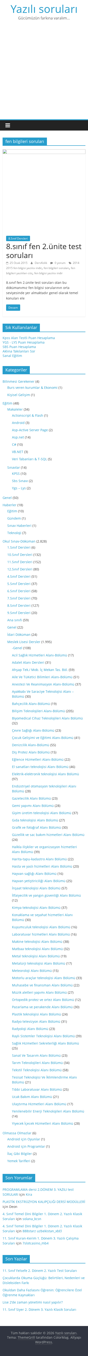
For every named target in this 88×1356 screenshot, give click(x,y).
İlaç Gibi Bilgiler (19, 1153)
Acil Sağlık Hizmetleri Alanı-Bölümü (39, 655)
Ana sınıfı (14, 620)
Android (18, 422)
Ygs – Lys (19, 488)
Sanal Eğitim (12, 355)
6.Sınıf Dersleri (19, 591)
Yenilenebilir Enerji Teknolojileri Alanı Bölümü (48, 1111)
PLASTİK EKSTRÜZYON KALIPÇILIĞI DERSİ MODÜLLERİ (44, 1201)
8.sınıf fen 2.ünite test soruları (43, 250)
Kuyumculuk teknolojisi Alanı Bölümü (41, 927)
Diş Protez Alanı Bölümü (31, 752)
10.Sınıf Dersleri (19, 554)
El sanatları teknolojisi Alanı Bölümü (40, 766)
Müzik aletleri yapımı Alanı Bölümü (39, 992)
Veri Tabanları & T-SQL (29, 459)
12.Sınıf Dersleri (19, 569)
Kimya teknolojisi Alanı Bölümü (36, 907)
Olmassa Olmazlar (17, 1133)
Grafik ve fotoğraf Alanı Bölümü (36, 827)
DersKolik (41, 263)
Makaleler (15, 409)
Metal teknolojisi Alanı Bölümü (36, 956)
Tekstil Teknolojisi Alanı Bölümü (37, 1070)
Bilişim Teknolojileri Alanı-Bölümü (38, 711)
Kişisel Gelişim (18, 395)
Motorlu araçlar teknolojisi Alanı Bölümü (43, 978)
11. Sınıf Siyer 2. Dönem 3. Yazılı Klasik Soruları (39, 1309)
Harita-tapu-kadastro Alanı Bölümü (39, 859)
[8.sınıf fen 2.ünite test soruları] (44, 151)
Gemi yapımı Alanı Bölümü (33, 805)
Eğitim (7, 403)
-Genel (17, 648)
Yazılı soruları (44, 8)
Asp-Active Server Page (30, 430)
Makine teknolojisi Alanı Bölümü (37, 941)
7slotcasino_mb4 (36, 1243)
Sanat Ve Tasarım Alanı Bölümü (36, 1055)
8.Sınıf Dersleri (18, 238)
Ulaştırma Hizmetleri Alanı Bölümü (39, 1104)
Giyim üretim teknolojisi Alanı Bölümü (41, 813)
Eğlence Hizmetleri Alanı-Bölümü (38, 759)
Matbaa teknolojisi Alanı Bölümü (37, 949)
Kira (29, 1194)
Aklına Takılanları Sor (19, 351)
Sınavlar (13, 467)
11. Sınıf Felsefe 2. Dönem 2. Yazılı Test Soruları (40, 1270)
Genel (7, 497)
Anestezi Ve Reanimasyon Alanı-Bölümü (43, 684)
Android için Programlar (26, 1146)
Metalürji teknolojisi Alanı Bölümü (38, 963)
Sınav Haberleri (19, 525)
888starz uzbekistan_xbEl (42, 1231)
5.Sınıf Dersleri (19, 583)
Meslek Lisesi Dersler (23, 642)
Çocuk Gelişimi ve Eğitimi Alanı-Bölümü (42, 737)
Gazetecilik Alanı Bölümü (31, 798)
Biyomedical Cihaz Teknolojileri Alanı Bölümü (47, 718)
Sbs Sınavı (20, 481)
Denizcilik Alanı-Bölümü (30, 745)
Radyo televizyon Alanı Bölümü (36, 1021)
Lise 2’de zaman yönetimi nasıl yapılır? (33, 1302)
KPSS (16, 473)
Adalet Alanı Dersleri (28, 662)
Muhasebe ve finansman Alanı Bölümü (42, 985)
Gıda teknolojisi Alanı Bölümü (35, 820)
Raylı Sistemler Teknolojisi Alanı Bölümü (43, 1036)
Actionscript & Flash (27, 415)
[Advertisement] (44, 73)
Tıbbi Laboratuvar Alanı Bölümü (37, 1089)
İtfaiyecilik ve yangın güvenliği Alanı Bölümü (46, 895)
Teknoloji (14, 533)
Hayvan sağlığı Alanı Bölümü (34, 873)
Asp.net (18, 437)
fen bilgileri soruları (56, 268)
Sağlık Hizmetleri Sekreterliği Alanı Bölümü (45, 1043)
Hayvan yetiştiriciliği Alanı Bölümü (38, 881)
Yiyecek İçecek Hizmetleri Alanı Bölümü (42, 1123)
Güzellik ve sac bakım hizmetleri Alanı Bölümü (48, 834)
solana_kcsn (32, 1219)
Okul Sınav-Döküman (19, 541)
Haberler (9, 505)
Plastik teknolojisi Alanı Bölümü (36, 1014)
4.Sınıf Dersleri (19, 576)
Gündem (14, 518)
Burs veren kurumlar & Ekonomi (32, 387)
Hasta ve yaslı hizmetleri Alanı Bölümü (42, 866)
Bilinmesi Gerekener (18, 381)
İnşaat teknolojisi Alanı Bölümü (36, 888)
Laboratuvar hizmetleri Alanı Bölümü (41, 934)
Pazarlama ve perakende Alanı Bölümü (42, 1007)
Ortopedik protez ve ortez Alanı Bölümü (43, 999)
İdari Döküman (19, 634)
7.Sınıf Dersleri (19, 598)
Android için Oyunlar (23, 1139)
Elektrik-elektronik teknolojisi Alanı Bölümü (45, 774)
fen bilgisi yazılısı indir (48, 273)
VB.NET (17, 452)
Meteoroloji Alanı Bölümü (32, 970)
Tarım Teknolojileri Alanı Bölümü (37, 1062)
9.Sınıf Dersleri (19, 613)
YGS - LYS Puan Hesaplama (24, 342)
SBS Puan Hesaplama (19, 347)
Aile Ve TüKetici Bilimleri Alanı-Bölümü (42, 677)
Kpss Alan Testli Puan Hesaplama (29, 338)
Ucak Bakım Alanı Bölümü (32, 1096)
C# (14, 444)
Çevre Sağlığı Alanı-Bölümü (33, 730)
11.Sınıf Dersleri (19, 562)
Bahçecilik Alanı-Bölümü (31, 703)
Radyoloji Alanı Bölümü (30, 1028)
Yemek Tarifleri (18, 1161)
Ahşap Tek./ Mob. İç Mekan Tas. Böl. (40, 669)
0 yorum (59, 263)
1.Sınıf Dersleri (19, 547)
